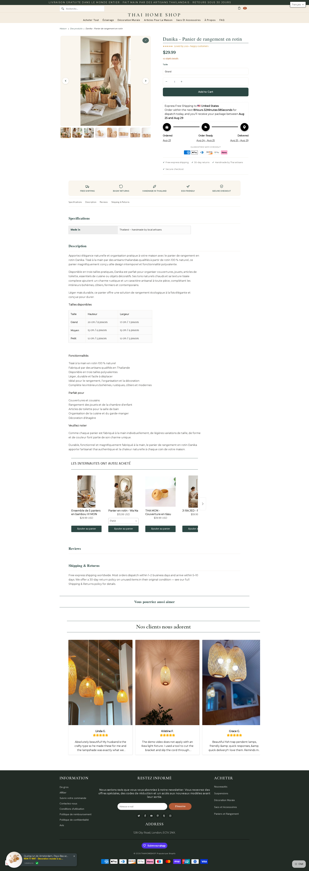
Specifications (75, 202)
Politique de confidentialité (74, 819)
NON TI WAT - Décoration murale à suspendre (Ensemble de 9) (44, 858)
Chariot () (244, 8)
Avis (62, 825)
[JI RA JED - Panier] (197, 491)
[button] (298, 4)
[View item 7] (135, 133)
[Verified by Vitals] (37, 863)
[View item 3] (89, 133)
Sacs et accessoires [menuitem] (188, 20)
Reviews (104, 202)
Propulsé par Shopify (166, 853)
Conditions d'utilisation (72, 809)
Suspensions (221, 793)
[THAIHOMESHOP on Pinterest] (158, 816)
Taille (165, 64)
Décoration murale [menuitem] (129, 20)
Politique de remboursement (75, 814)
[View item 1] (66, 133)
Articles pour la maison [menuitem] (158, 20)
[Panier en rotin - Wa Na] (123, 491)
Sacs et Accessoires (225, 807)
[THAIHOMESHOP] (154, 15)
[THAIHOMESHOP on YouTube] (151, 816)
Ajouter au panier (86, 529)
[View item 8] (147, 133)
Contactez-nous (68, 803)
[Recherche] (63, 9)
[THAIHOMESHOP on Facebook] (145, 816)
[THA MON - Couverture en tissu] (160, 491)
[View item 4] (100, 133)
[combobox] (123, 521)
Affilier (63, 792)
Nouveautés (220, 786)
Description (90, 202)
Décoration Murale (224, 800)
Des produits (76, 28)
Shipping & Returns (120, 202)
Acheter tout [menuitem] (91, 20)
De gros (64, 787)
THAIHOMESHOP (148, 853)
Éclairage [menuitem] (108, 20)
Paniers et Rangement (226, 814)
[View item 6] (123, 133)
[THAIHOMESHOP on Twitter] (139, 816)
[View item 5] (112, 133)
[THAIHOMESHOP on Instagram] (170, 816)
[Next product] (203, 503)
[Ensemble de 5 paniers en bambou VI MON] (86, 491)
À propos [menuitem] (210, 20)
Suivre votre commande (73, 798)
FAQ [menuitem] (222, 20)
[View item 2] (77, 133)
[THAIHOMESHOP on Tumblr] (164, 816)
